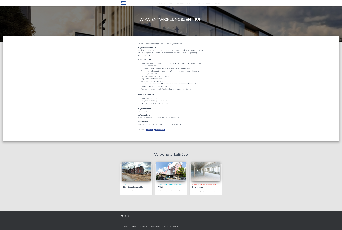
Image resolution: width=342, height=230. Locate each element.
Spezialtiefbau (160, 129)
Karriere (217, 3)
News (198, 3)
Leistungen (180, 3)
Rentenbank (197, 187)
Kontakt (134, 226)
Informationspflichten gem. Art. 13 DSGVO (164, 226)
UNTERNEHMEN (168, 3)
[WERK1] (171, 171)
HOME (160, 3)
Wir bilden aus (207, 3)
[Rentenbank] (205, 171)
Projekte (190, 3)
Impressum (125, 226)
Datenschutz (144, 226)
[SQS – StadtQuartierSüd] (136, 171)
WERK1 (161, 187)
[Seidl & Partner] (123, 3)
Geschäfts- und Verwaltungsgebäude (170, 184)
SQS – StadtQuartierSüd (133, 187)
